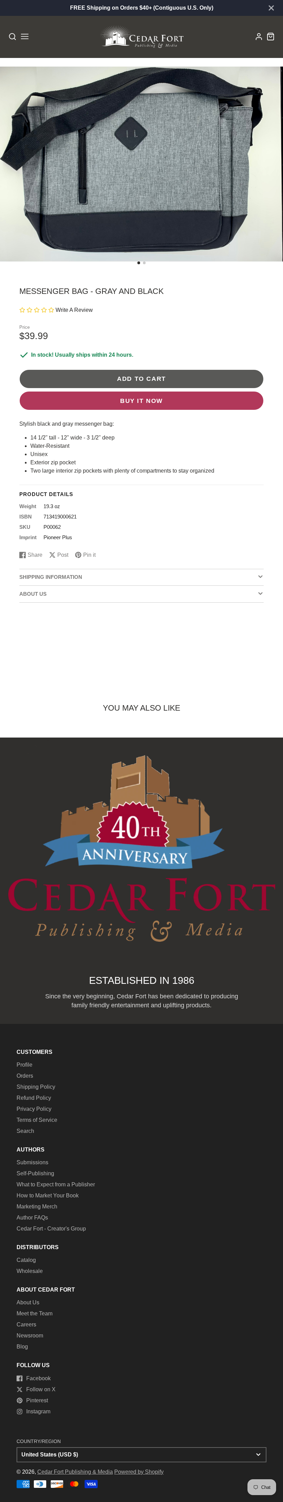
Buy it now (141, 400)
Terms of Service (37, 1120)
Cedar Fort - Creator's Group (51, 1229)
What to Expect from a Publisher (56, 1184)
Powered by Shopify (139, 1472)
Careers (26, 1324)
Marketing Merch (37, 1206)
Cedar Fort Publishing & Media (75, 1472)
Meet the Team (34, 1313)
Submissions (32, 1162)
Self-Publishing (35, 1173)
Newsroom (30, 1335)
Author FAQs (32, 1218)
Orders (25, 1076)
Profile (24, 1065)
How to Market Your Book (48, 1195)
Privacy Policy (34, 1109)
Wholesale (30, 1271)
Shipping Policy (36, 1087)
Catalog (26, 1260)
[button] (138, 262)
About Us (28, 1302)
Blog (22, 1347)
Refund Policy (34, 1098)
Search (25, 1131)
